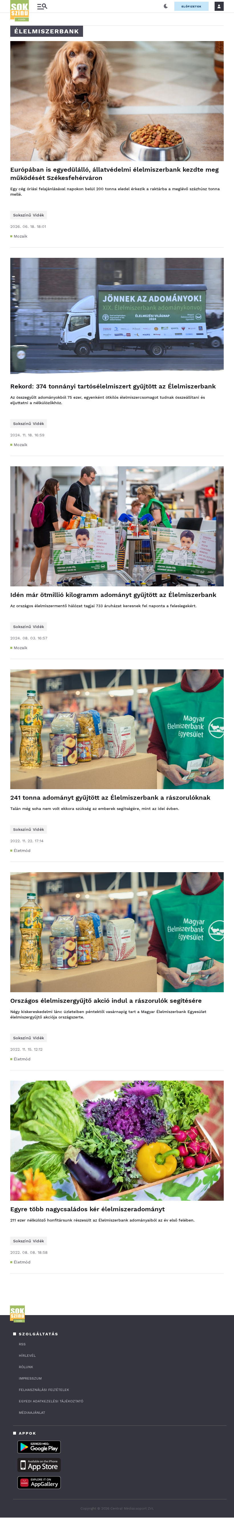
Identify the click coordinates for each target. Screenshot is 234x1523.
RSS (22, 1344)
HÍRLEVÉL (27, 1356)
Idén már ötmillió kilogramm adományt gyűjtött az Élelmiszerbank (113, 594)
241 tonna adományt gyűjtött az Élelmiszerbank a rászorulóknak (110, 797)
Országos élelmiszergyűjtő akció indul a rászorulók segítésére (106, 1000)
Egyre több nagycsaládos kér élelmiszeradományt (87, 1209)
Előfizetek (191, 6)
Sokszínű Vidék (28, 215)
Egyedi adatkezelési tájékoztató (51, 1401)
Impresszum (30, 1378)
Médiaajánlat (32, 1413)
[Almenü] (42, 6)
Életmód (22, 850)
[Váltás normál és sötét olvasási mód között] (165, 6)
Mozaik (21, 236)
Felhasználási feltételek (44, 1390)
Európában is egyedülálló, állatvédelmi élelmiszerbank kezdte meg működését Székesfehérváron (114, 173)
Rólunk (26, 1367)
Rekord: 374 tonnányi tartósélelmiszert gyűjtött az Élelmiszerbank (113, 386)
